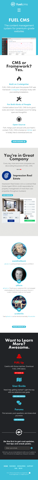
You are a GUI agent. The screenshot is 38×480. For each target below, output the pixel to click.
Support (30, 466)
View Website (7, 195)
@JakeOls (19, 313)
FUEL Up (19, 362)
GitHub (29, 130)
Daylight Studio (25, 472)
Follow (18, 327)
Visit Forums (18, 419)
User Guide (19, 386)
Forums (19, 409)
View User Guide (18, 396)
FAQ (15, 468)
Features (12, 466)
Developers (21, 466)
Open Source (19, 124)
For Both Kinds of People (19, 104)
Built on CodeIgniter (19, 84)
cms (22, 4)
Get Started (18, 373)
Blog (20, 468)
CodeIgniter (15, 90)
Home (6, 466)
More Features (18, 141)
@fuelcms (7, 264)
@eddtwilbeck (19, 261)
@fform (19, 285)
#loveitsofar (31, 316)
